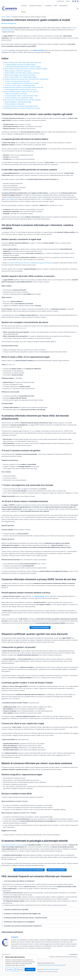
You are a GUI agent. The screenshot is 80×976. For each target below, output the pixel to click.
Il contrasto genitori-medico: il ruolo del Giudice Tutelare (21, 95)
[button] (42, 5)
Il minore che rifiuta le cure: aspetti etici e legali (19, 98)
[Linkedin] (73, 1)
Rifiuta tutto (20, 969)
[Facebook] (77, 1)
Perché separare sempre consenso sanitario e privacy (20, 89)
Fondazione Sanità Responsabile (50, 969)
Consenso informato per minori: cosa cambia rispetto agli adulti (22, 62)
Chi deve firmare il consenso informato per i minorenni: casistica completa (25, 68)
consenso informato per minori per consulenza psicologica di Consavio (30, 263)
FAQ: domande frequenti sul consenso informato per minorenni (21, 108)
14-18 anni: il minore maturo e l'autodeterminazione (20, 85)
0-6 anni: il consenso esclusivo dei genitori (17, 81)
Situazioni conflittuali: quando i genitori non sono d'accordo (21, 91)
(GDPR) (41, 596)
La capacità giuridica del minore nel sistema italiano (20, 64)
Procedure (48, 5)
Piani (55, 5)
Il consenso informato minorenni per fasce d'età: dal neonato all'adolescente (25, 79)
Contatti (68, 1)
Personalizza (10, 969)
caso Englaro (10, 199)
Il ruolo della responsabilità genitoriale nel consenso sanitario (23, 66)
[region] (20, 963)
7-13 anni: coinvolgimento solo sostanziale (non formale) (21, 83)
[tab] (40, 893)
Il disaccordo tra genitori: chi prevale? (16, 93)
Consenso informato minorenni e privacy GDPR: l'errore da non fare (23, 87)
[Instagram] (75, 1)
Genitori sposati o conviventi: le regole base (18, 71)
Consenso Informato (35, 5)
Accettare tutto (30, 969)
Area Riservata (60, 1)
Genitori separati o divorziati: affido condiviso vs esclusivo (22, 73)
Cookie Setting (56, 965)
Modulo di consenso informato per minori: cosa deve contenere (22, 100)
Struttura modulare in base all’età (14, 104)
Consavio (24, 5)
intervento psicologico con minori (12, 845)
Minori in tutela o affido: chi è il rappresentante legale (20, 77)
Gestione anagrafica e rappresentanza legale (18, 102)
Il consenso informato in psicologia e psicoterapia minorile (20, 106)
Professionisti (63, 5)
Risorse (23, 12)
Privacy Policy (47, 965)
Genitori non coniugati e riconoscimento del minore (20, 75)
